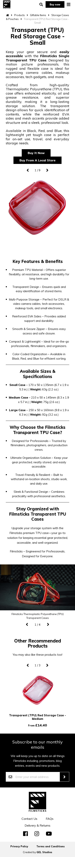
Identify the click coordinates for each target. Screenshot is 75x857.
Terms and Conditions (50, 846)
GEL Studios (44, 852)
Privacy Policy (19, 846)
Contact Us (29, 819)
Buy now (55, 4)
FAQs (49, 819)
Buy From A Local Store (37, 160)
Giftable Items (38, 15)
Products (19, 15)
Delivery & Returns (37, 825)
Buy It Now (36, 153)
